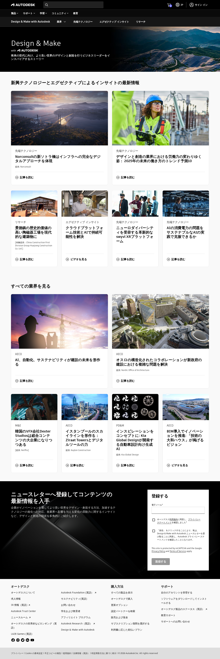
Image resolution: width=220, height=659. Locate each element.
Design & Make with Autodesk (30, 22)
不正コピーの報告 (53, 653)
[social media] (22, 640)
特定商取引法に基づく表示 (103, 653)
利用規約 (173, 519)
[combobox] (73, 4)
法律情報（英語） (81, 653)
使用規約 (67, 653)
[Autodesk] (23, 4)
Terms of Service (178, 551)
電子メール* (157, 505)
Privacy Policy (158, 551)
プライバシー (17, 653)
